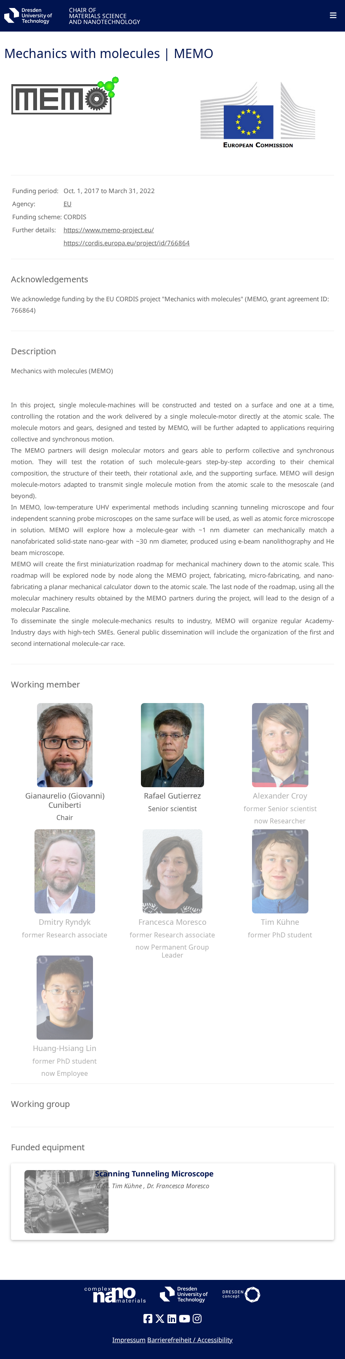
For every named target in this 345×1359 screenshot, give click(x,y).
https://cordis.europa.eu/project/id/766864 (127, 243)
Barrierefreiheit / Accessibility (190, 1339)
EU (68, 203)
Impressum (129, 1339)
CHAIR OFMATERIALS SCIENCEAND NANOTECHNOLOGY (104, 15)
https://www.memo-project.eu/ (109, 230)
